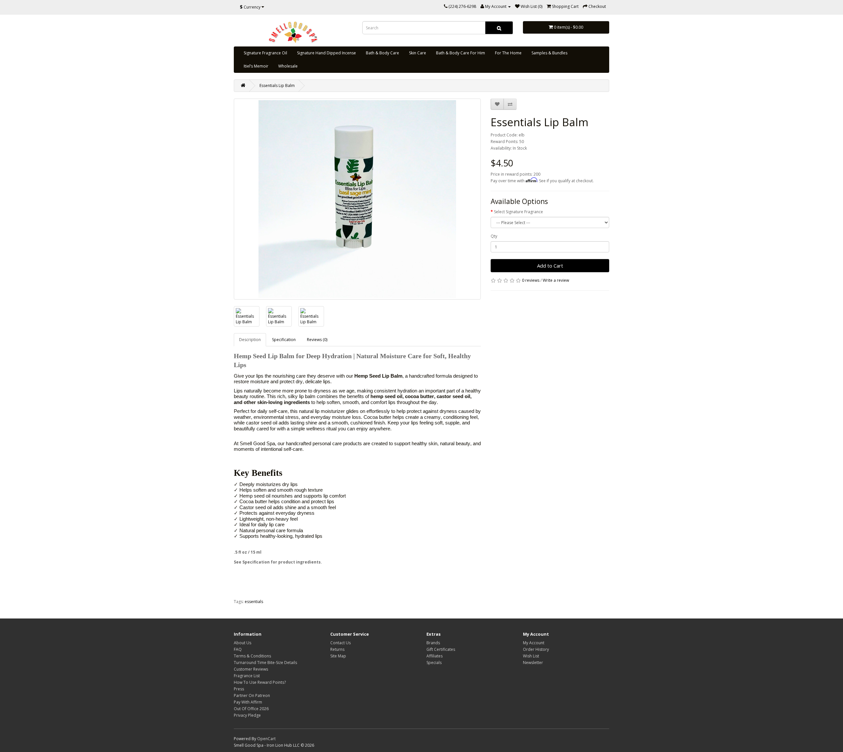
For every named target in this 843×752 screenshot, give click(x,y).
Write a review (556, 280)
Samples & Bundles (549, 53)
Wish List (531, 656)
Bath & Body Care (382, 53)
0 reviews (530, 280)
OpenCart (266, 738)
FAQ (238, 649)
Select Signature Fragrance (518, 212)
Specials (434, 662)
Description (250, 339)
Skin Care (417, 53)
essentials (254, 601)
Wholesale (288, 66)
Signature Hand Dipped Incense (326, 53)
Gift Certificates (440, 649)
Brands (433, 643)
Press (239, 689)
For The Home (508, 53)
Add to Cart (550, 265)
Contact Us (340, 643)
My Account (533, 643)
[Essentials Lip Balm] (357, 199)
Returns (337, 649)
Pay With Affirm (248, 702)
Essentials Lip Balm (277, 85)
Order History (536, 649)
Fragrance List (247, 676)
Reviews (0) (317, 339)
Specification (284, 339)
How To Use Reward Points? (260, 682)
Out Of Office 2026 (251, 708)
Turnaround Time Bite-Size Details (265, 662)
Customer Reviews (251, 669)
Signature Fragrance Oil (265, 53)
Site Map (338, 656)
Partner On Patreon (252, 695)
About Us (242, 643)
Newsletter (533, 662)
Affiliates (434, 656)
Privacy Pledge (247, 715)
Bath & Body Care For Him (460, 53)
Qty (494, 236)
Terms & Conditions (252, 656)
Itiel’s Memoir (256, 66)
